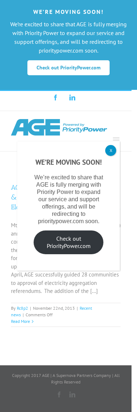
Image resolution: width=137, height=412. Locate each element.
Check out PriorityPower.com (69, 242)
